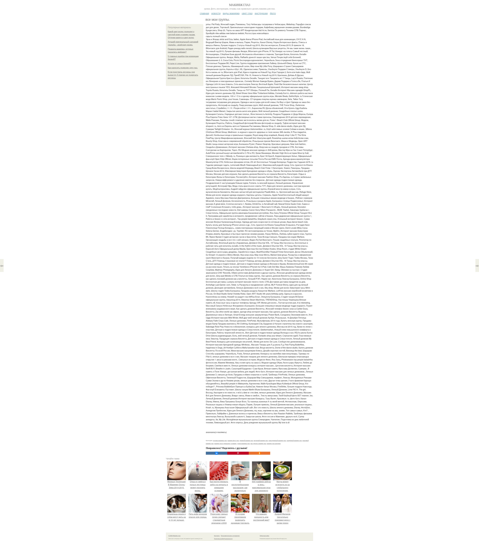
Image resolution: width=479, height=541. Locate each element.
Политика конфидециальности (223, 539)
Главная (204, 13)
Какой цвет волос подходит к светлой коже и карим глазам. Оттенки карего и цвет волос (181, 35)
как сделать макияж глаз (258, 443)
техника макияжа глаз (220, 440)
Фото (273, 13)
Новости (216, 13)
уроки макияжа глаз (243, 443)
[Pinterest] (238, 453)
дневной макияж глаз (246, 440)
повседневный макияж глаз (277, 440)
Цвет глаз (247, 13)
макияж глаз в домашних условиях (225, 443)
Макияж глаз (239, 5)
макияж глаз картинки (274, 443)
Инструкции (261, 13)
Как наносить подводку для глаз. (183, 68)
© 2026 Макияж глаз (174, 536)
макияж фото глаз (233, 440)
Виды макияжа (231, 13)
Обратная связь (264, 536)
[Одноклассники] (259, 453)
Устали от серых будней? (179, 63)
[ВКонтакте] (216, 453)
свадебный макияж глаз (294, 440)
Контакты (217, 536)
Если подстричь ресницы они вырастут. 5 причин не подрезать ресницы (183, 75)
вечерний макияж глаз (261, 440)
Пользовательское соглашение (230, 536)
